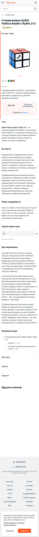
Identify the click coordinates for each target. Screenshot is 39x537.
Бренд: (4, 81)
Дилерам (29, 502)
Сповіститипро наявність (28, 105)
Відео (10, 498)
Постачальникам (10, 502)
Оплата (5, 366)
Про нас (10, 485)
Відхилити (10, 531)
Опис (4, 122)
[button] (19, 76)
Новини (9, 489)
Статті (10, 493)
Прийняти (24, 531)
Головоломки (9, 15)
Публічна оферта (29, 498)
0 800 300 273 (20, 462)
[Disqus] (19, 418)
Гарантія (5, 376)
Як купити (29, 505)
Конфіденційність (29, 493)
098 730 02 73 (20, 467)
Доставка (6, 357)
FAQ (9, 505)
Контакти (9, 482)
